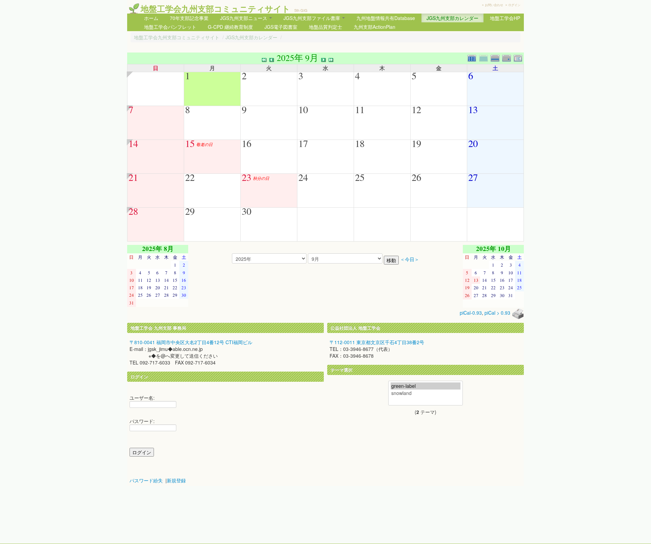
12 (416, 109)
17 (303, 143)
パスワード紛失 (146, 480)
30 (246, 211)
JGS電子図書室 (280, 26)
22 (190, 177)
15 (190, 143)
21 (133, 177)
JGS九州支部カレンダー (452, 18)
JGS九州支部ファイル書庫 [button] (312, 18)
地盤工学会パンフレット (170, 26)
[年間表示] (473, 57)
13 (473, 109)
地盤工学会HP (505, 18)
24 (303, 177)
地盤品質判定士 (325, 26)
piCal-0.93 (471, 312)
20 (473, 143)
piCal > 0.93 (497, 312)
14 (133, 143)
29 (190, 211)
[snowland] (425, 393)
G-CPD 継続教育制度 (230, 26)
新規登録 (176, 480)
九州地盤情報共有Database (385, 18)
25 (359, 177)
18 (359, 143)
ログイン (514, 5)
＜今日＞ (409, 259)
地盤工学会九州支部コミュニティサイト (215, 8)
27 (473, 177)
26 (416, 177)
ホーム (151, 18)
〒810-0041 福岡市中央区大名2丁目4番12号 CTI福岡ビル (191, 342)
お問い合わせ (494, 5)
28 (133, 211)
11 (359, 109)
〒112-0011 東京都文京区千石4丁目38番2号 (377, 342)
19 (416, 143)
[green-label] (425, 386)
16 (246, 143)
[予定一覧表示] (519, 57)
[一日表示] (508, 57)
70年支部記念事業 (189, 18)
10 (303, 109)
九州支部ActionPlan (374, 26)
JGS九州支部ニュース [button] (244, 18)
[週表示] (496, 57)
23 (246, 177)
